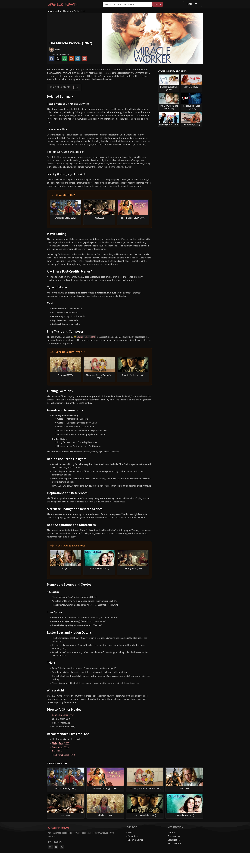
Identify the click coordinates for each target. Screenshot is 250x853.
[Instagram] (50, 847)
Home (49, 11)
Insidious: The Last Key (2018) (191, 107)
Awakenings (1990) (60, 747)
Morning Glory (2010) (168, 124)
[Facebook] (56, 847)
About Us (172, 832)
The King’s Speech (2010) (63, 754)
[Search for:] (127, 4)
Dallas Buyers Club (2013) (169, 88)
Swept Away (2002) (191, 124)
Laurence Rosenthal (86, 336)
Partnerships (174, 836)
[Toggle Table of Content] (74, 87)
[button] (51, 58)
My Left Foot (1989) (61, 743)
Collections (132, 836)
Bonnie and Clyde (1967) (63, 714)
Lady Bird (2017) (191, 86)
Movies (58, 11)
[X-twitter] (62, 847)
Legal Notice (174, 839)
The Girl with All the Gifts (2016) (169, 107)
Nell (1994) (57, 751)
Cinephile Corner (135, 839)
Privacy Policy (174, 843)
